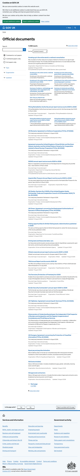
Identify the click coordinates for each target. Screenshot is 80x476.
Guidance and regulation (62, 433)
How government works (61, 447)
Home (4, 32)
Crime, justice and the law (10, 444)
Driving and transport (9, 451)
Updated (9, 78)
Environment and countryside (37, 433)
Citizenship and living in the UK (12, 440)
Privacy (9, 461)
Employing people (34, 430)
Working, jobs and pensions (37, 451)
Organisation (10, 72)
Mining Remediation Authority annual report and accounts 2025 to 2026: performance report (40, 120)
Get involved (58, 451)
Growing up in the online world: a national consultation (46, 57)
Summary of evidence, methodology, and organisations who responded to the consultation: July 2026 (41, 89)
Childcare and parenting (10, 437)
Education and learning (35, 426)
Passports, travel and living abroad (39, 444)
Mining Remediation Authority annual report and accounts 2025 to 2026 (52, 107)
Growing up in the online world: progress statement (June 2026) (41, 81)
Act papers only (11, 62)
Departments (58, 426)
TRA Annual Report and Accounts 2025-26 (42, 261)
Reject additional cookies (31, 21)
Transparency (58, 444)
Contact (39, 461)
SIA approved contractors (36, 373)
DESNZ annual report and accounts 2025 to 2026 (44, 161)
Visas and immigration (35, 447)
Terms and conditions (50, 461)
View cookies (45, 21)
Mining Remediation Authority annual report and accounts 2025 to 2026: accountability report (64, 120)
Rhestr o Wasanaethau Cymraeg (12, 464)
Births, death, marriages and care (13, 430)
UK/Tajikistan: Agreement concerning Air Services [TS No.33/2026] (51, 301)
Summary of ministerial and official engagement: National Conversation (64, 89)
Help (4, 461)
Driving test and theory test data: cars (40, 241)
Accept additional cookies (11, 21)
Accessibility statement (27, 461)
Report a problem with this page (65, 407)
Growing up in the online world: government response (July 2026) (64, 73)
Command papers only (13, 59)
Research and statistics (61, 437)
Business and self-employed (11, 433)
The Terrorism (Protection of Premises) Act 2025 (44, 275)
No (32, 407)
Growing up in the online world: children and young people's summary (65, 81)
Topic (7, 68)
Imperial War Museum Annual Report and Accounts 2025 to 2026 (50, 178)
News (56, 430)
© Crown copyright (71, 471)
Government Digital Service (33, 464)
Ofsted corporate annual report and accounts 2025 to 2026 (48, 252)
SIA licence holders (34, 362)
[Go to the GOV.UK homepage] (8, 27)
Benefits (5, 426)
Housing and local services (36, 437)
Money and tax (33, 440)
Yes (22, 407)
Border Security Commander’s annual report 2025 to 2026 (47, 288)
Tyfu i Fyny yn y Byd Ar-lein (37, 97)
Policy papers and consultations (64, 440)
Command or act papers (14, 55)
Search (10, 46)
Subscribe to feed (73, 45)
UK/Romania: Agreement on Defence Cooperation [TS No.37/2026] (50, 131)
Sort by (30, 51)
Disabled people (7, 447)
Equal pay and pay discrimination (39, 350)
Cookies (15, 461)
